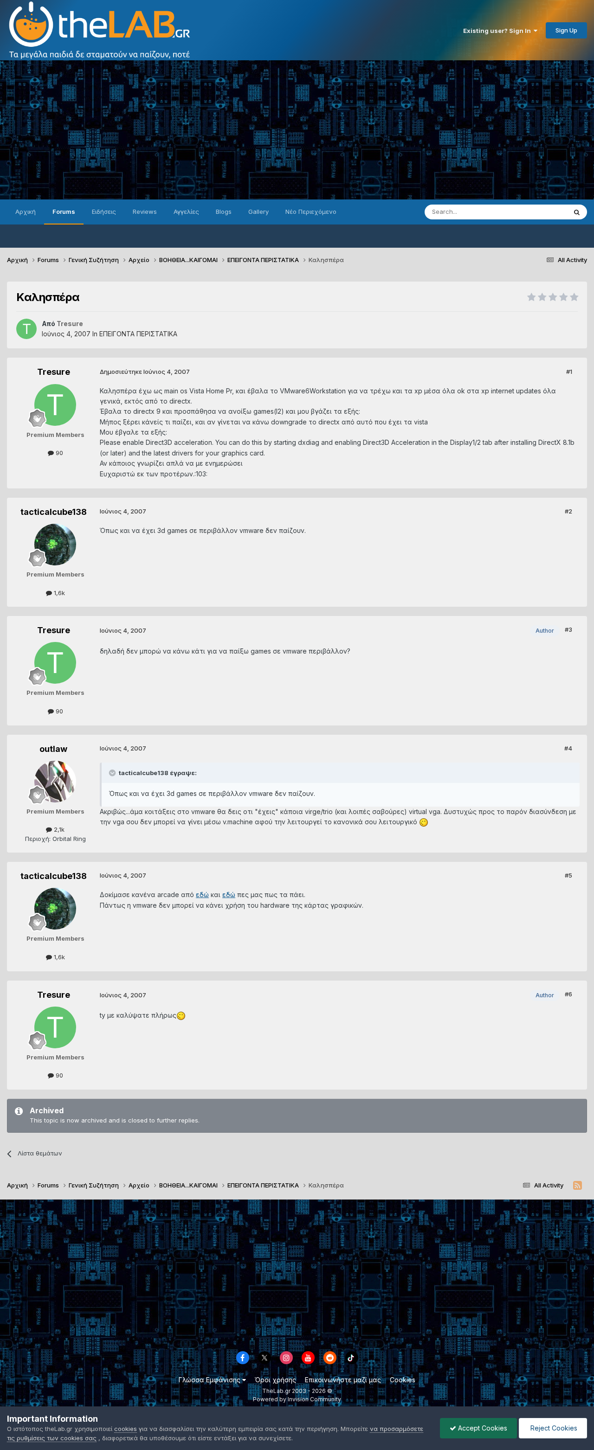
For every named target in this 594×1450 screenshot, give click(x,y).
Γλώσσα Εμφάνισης (210, 1380)
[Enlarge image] (423, 822)
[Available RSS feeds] (577, 1185)
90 (58, 452)
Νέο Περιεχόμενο (310, 211)
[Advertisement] (297, 130)
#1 (569, 371)
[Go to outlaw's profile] (55, 781)
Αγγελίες (186, 211)
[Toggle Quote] (113, 772)
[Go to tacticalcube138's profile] (55, 544)
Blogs (224, 211)
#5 (568, 875)
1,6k (58, 593)
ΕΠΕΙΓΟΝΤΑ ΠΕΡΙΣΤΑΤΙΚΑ (138, 334)
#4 (568, 748)
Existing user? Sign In (498, 30)
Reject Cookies (553, 1428)
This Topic (539, 211)
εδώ (202, 894)
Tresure (53, 372)
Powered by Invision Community (297, 1399)
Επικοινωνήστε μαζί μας (343, 1380)
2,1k (58, 829)
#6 (568, 994)
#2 (568, 511)
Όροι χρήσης (275, 1380)
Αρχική (25, 211)
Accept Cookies (481, 1428)
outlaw (53, 749)
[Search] (577, 212)
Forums (63, 211)
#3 (568, 629)
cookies (125, 1428)
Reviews (145, 211)
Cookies (402, 1380)
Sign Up (566, 30)
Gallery (258, 211)
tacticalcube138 (53, 512)
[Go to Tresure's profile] (26, 329)
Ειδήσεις (104, 211)
